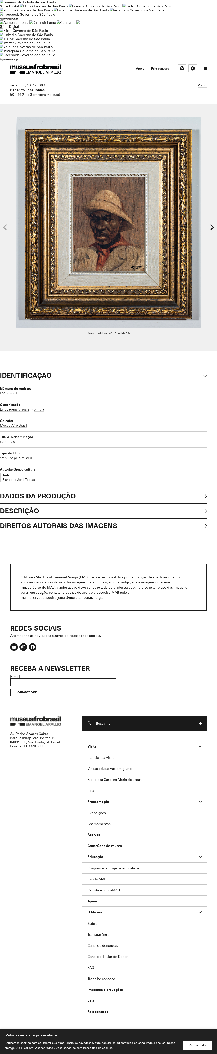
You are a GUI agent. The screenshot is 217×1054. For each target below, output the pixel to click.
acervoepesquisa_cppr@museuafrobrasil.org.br (67, 597)
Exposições (97, 813)
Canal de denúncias (103, 945)
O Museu (95, 912)
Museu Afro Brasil (13, 425)
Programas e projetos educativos (114, 868)
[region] (108, 1041)
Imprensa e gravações (105, 990)
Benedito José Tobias (27, 90)
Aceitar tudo (197, 1045)
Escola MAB (97, 879)
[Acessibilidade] (192, 68)
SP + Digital (9, 6)
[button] (212, 227)
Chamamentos (99, 824)
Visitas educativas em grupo (110, 768)
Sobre (92, 923)
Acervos (94, 835)
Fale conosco (160, 68)
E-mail (15, 676)
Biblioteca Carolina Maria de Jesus (115, 779)
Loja (91, 790)
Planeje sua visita (101, 757)
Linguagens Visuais (14, 409)
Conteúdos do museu (105, 846)
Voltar (202, 85)
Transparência (99, 934)
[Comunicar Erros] (78, 22)
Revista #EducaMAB (104, 890)
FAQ (91, 967)
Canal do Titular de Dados (108, 956)
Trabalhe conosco (101, 979)
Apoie (140, 68)
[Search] (200, 723)
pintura (39, 409)
